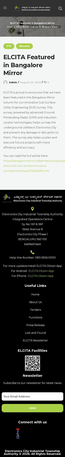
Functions (35, 317)
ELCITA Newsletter (35, 340)
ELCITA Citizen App (41, 271)
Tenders (35, 309)
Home (10, 27)
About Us (35, 302)
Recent (24, 46)
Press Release (35, 325)
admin (13, 82)
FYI (17, 27)
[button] (60, 8)
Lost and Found (35, 332)
